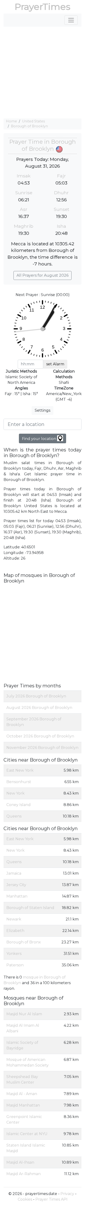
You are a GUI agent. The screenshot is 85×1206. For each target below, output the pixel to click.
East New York (20, 770)
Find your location (39, 438)
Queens (13, 816)
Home (11, 121)
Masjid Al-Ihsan (20, 1162)
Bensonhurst (18, 782)
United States (33, 121)
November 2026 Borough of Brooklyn (42, 747)
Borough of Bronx (23, 942)
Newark (13, 919)
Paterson (15, 965)
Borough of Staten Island (30, 907)
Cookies (25, 1199)
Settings (42, 410)
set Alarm (55, 364)
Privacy (67, 1193)
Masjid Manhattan (23, 1105)
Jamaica (13, 873)
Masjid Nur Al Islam (24, 1014)
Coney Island (18, 805)
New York (15, 793)
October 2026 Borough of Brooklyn (40, 736)
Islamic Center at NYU (26, 1134)
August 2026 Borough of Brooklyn (39, 707)
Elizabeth (15, 930)
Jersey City (16, 885)
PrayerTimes (42, 6)
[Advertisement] (42, 72)
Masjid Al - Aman (21, 1094)
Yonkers (13, 953)
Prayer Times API (51, 1199)
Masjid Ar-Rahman (23, 1174)
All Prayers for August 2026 (42, 275)
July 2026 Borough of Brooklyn (36, 696)
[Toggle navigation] (71, 20)
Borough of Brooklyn (29, 126)
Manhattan (16, 896)
